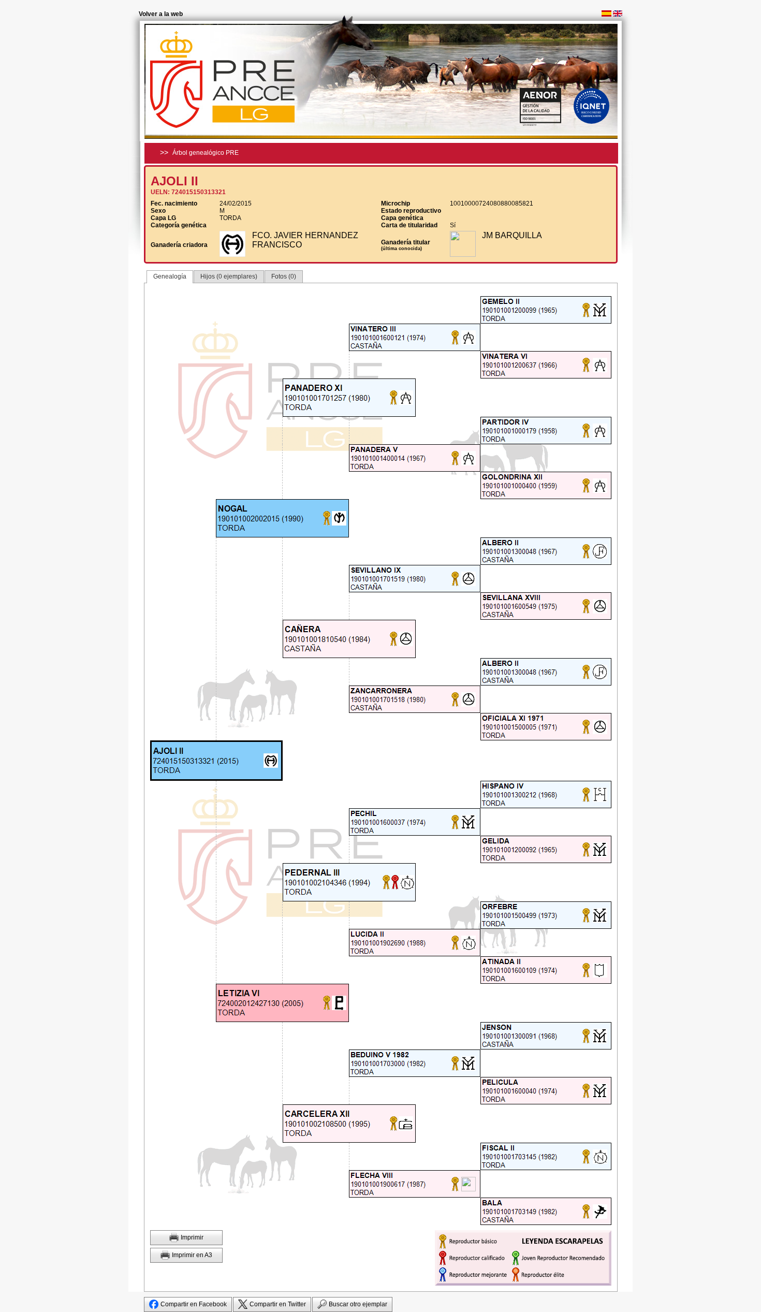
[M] (521, 310)
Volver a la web (161, 14)
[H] (521, 365)
